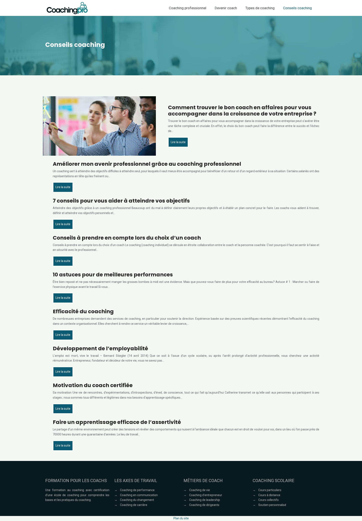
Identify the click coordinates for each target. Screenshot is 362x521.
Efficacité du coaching (83, 311)
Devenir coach (226, 8)
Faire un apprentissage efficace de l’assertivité (117, 422)
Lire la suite (178, 142)
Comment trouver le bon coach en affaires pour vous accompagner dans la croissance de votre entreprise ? (242, 110)
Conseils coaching (297, 8)
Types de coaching (260, 8)
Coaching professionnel (187, 8)
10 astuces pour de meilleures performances (113, 274)
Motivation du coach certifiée (93, 385)
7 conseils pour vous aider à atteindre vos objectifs (121, 200)
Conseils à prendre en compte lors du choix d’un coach (127, 237)
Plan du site (181, 518)
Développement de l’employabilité (100, 348)
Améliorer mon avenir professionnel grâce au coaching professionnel (147, 164)
